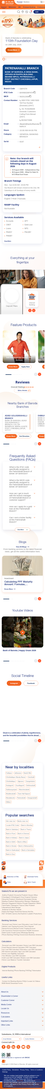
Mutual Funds (18, 929)
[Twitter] (18, 1048)
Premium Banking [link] (29, 7)
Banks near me (22, 822)
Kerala (34, 900)
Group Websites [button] (7, 1040)
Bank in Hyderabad (12, 851)
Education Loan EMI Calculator (31, 950)
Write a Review (22, 391)
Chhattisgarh (15, 898)
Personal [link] (19, 2)
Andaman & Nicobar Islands (11, 910)
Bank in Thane (26, 830)
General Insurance (19, 931)
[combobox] (41, 862)
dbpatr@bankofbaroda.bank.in (30, 126)
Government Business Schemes (31, 935)
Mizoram (5, 904)
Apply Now (25, 368)
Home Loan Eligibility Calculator (13, 954)
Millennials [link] (12, 7)
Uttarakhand (6, 908)
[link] (22, 11)
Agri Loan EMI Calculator (27, 952)
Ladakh (30, 914)
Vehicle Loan (6, 927)
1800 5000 (35, 101)
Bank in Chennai (23, 834)
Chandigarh (6, 898)
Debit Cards (6, 933)
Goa (22, 898)
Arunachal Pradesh (21, 896)
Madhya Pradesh (8, 902)
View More (20, 530)
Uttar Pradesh (30, 906)
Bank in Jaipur (24, 839)
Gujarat (27, 898)
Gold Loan (37, 925)
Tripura (21, 906)
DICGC (27, 1058)
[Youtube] (23, 1048)
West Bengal (16, 908)
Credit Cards (15, 933)
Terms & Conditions (36, 1071)
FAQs (24, 982)
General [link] (4, 7)
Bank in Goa (10, 855)
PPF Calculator (31, 948)
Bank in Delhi (10, 843)
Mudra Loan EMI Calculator (30, 959)
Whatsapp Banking (27, 933)
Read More (7, 242)
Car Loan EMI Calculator (10, 950)
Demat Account (7, 929)
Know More (12, 51)
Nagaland (12, 904)
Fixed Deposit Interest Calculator (13, 948)
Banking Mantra (16, 982)
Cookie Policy (6, 1071)
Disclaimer (15, 1071)
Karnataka (27, 900)
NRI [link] (19, 7)
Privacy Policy (24, 1071)
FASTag (16, 935)
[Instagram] (8, 1048)
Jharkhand (19, 900)
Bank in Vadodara (12, 830)
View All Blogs (21, 548)
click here (20, 1081)
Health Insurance (33, 931)
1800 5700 (25, 101)
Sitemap (4, 1073)
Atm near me (10, 822)
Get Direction (24, 437)
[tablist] (22, 937)
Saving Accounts (17, 927)
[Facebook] (3, 1048)
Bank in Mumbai (26, 826)
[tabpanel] (19, 351)
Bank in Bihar (22, 843)
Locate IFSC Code (12, 826)
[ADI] (3, 868)
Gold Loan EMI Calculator (11, 959)
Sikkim (38, 904)
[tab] (22, 892)
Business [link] (26, 2)
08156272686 (26, 121)
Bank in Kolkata (11, 839)
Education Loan (27, 925)
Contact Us (6, 982)
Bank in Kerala (11, 847)
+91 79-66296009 (28, 110)
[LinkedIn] (13, 1048)
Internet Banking (7, 971)
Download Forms (17, 984)
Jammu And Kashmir (19, 914)
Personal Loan (7, 925)
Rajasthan (32, 904)
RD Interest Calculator (9, 952)
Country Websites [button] (29, 1040)
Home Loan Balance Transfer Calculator (16, 961)
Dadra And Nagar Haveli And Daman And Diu (17, 912)
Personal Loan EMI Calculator (12, 946)
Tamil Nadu (6, 906)
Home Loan (17, 925)
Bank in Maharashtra (26, 847)
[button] (18, 11)
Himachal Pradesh (8, 900)
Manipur (27, 902)
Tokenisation (36, 971)
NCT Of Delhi (6, 914)
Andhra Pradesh (7, 896)
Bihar (36, 896)
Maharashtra (19, 902)
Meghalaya (35, 902)
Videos (37, 982)
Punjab (25, 904)
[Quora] (28, 1048)
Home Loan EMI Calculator (33, 946)
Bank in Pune (10, 834)
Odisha (19, 904)
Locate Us (30, 982)
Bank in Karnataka (28, 851)
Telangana (14, 906)
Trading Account (29, 929)
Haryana (34, 898)
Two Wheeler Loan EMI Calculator (14, 956)
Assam (31, 896)
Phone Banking (7, 935)
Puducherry (38, 914)
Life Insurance (7, 931)
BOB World (6, 984)
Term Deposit (29, 927)
